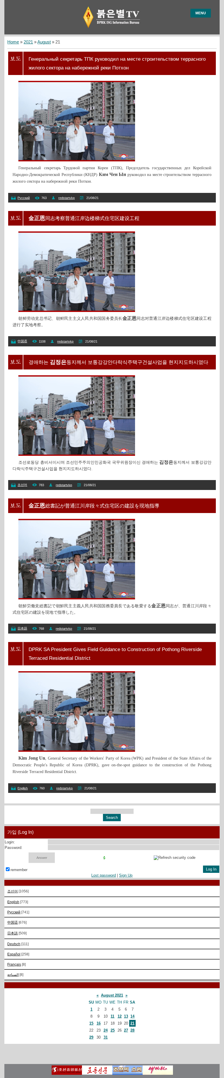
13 (126, 1016)
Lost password (103, 875)
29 (91, 1037)
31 (106, 1037)
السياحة (13, 974)
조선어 (22, 484)
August (44, 42)
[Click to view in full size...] (76, 160)
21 (132, 1023)
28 (132, 1030)
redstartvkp (66, 198)
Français (14, 964)
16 (99, 1023)
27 (126, 1030)
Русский (24, 198)
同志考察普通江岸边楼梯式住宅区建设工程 (84, 218)
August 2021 (112, 995)
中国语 (22, 341)
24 (106, 1030)
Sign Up (125, 875)
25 (113, 1030)
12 (120, 1016)
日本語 (22, 628)
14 (132, 1016)
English (23, 788)
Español (13, 954)
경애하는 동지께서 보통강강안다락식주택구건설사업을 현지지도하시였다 (118, 362)
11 (112, 1016)
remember (18, 870)
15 (91, 1023)
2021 (28, 42)
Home (13, 42)
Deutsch (13, 944)
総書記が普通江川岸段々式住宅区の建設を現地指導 (94, 506)
